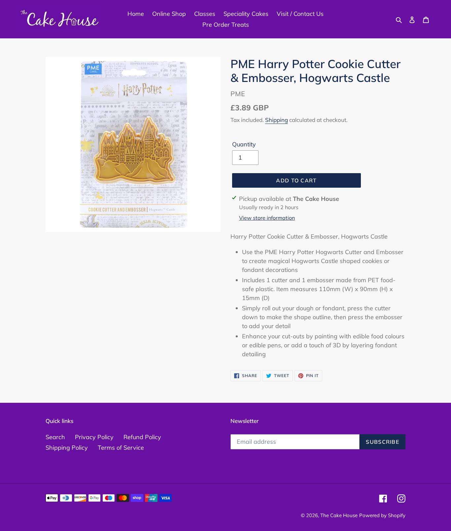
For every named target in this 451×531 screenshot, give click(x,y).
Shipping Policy (67, 447)
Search (55, 437)
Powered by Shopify (382, 515)
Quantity (244, 144)
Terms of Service (121, 447)
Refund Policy (142, 437)
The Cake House (339, 515)
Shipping (276, 119)
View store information (267, 217)
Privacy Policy (94, 437)
